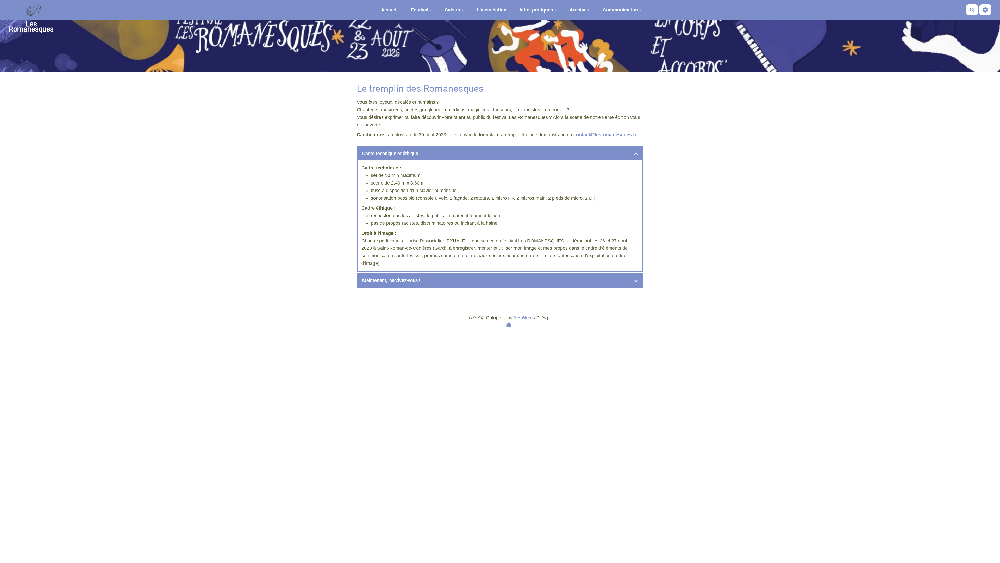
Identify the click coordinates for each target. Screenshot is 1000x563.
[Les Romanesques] (31, 9)
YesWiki (522, 317)
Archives (579, 10)
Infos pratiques (536, 10)
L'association (492, 10)
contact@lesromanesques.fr (604, 134)
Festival (419, 10)
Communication (620, 10)
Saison (452, 10)
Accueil (389, 10)
